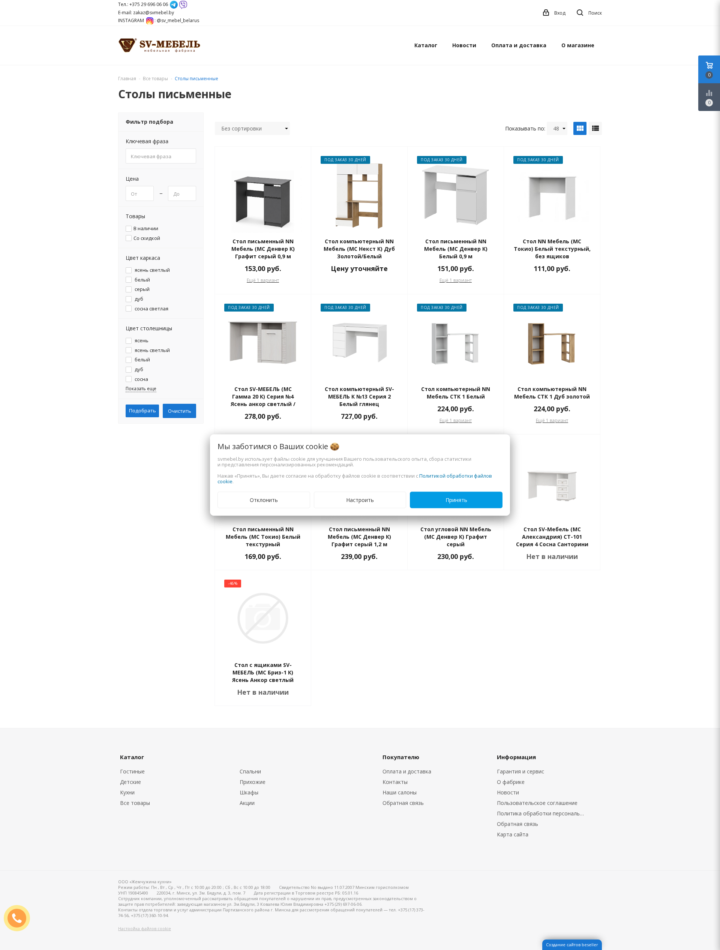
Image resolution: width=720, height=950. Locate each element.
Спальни (250, 771)
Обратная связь (403, 802)
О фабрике (511, 781)
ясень (141, 340)
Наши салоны (399, 792)
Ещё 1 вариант (263, 280)
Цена (132, 178)
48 (556, 128)
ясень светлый (152, 270)
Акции (247, 802)
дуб (138, 299)
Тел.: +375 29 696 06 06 (143, 4)
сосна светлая (151, 309)
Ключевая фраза (147, 141)
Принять (456, 499)
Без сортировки (241, 128)
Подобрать (142, 410)
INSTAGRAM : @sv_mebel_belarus (158, 20)
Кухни (127, 792)
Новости (464, 45)
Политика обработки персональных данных (542, 813)
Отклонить (264, 499)
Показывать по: (525, 128)
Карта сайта (512, 834)
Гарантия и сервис (520, 771)
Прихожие (253, 781)
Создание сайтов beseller (572, 944)
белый (142, 280)
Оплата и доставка (518, 45)
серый (142, 289)
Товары (135, 216)
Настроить (360, 499)
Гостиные (132, 771)
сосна (141, 379)
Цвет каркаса (143, 257)
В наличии (146, 228)
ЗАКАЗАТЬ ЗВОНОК (20, 918)
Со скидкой (147, 238)
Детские (130, 781)
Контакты (395, 781)
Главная (127, 78)
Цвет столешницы (149, 328)
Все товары (135, 802)
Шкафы (249, 792)
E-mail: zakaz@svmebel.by (146, 12)
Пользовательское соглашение (537, 802)
